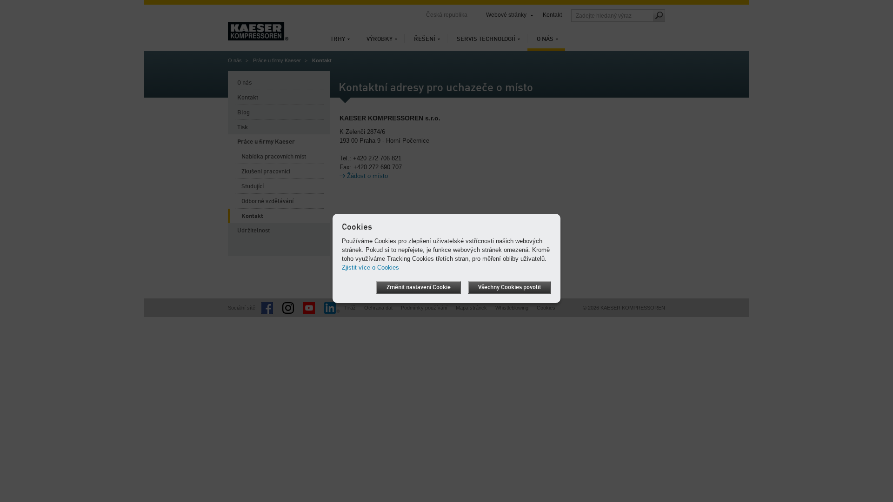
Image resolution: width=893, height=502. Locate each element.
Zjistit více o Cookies (370, 267)
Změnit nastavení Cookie (419, 287)
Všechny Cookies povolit (509, 287)
